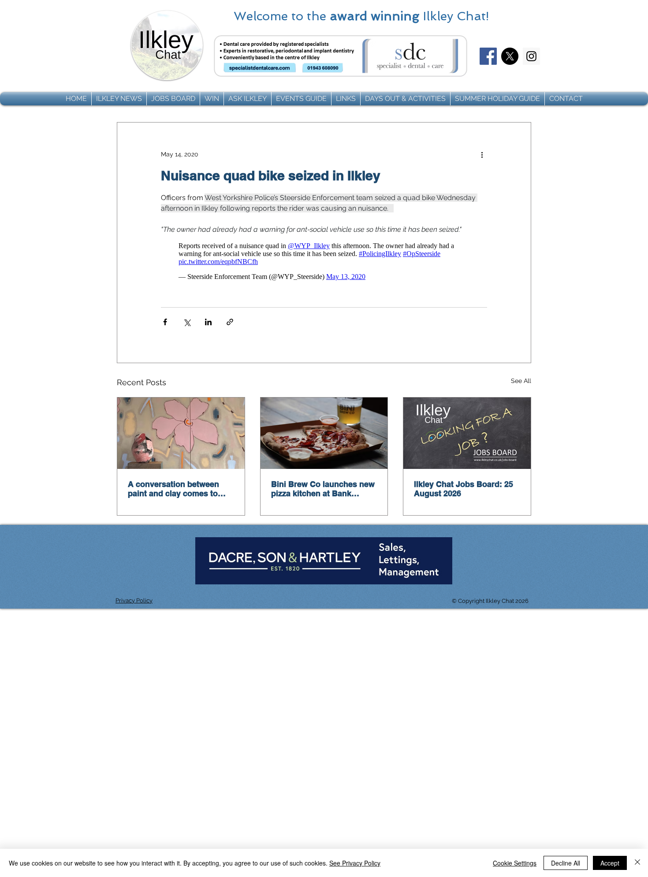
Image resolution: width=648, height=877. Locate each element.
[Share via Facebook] (165, 322)
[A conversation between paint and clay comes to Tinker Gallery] (181, 433)
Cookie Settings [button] (514, 862)
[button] (119, 98)
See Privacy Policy (354, 862)
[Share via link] (230, 322)
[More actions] (482, 154)
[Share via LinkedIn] (208, 322)
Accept (609, 862)
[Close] (637, 863)
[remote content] (324, 261)
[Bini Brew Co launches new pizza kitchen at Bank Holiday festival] (324, 433)
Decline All (565, 862)
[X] (509, 56)
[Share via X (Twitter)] (186, 322)
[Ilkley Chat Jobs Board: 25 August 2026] (467, 433)
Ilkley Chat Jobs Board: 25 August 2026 (463, 488)
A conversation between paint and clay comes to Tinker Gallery (173, 488)
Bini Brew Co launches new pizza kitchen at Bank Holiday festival (323, 488)
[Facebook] (488, 56)
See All (521, 380)
